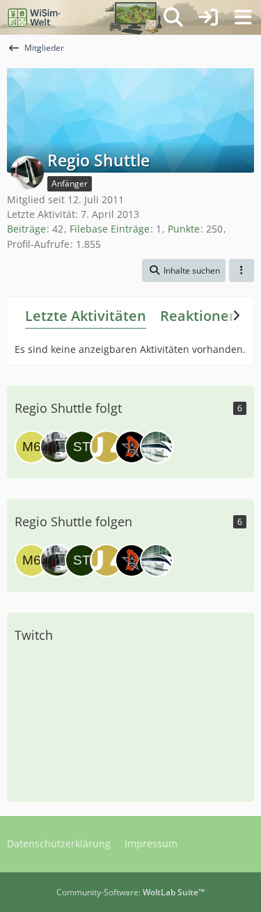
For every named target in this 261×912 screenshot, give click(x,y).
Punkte (184, 228)
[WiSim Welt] (34, 17)
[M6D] (31, 447)
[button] (184, 271)
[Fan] (56, 447)
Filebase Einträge (110, 228)
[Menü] (243, 17)
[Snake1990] (106, 447)
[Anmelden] (208, 17)
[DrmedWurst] (131, 447)
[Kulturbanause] (156, 447)
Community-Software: (130, 892)
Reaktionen (199, 315)
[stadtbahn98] (81, 447)
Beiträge (26, 228)
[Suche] (173, 17)
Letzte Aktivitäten (85, 315)
